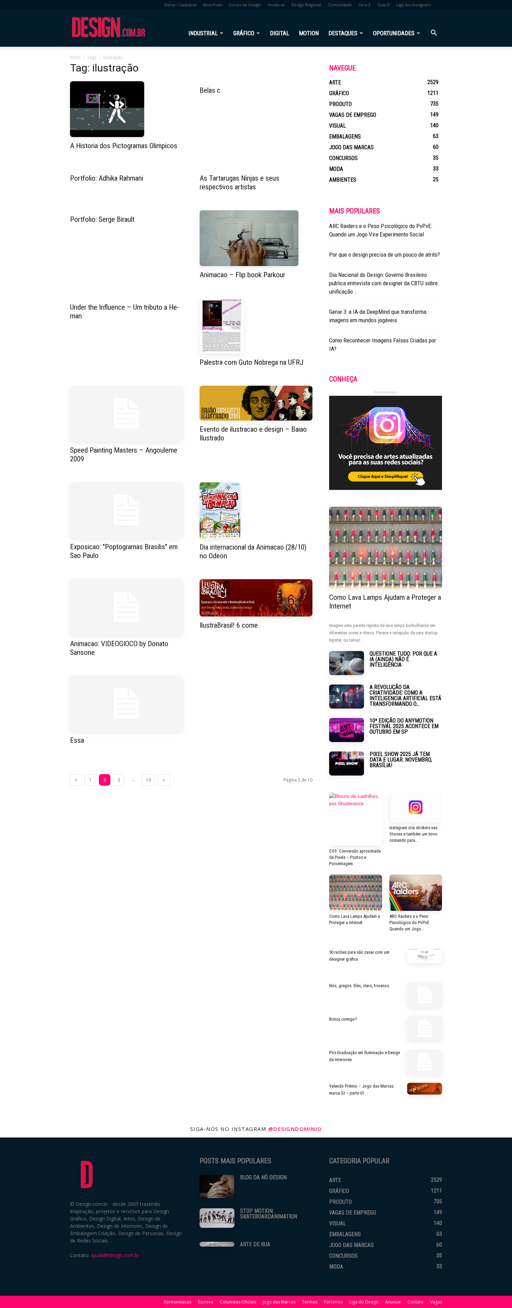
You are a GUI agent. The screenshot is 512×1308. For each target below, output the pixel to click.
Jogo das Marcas (279, 1302)
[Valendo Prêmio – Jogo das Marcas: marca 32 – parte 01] (424, 1089)
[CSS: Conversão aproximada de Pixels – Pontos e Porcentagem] (355, 819)
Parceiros (333, 1302)
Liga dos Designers (413, 4)
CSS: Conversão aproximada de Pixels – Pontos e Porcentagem (355, 857)
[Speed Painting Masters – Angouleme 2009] (126, 413)
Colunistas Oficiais (238, 1302)
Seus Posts (212, 4)
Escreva (205, 1302)
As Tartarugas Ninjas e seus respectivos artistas (239, 182)
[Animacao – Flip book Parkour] (256, 238)
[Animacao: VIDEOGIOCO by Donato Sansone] (126, 607)
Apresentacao (178, 1302)
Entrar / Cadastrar (180, 4)
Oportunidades (393, 33)
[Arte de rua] (217, 1244)
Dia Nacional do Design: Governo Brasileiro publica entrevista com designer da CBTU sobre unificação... (383, 283)
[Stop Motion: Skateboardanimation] (217, 1218)
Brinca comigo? (343, 1019)
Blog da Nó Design (263, 1177)
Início (75, 57)
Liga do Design (364, 1302)
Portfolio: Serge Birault (102, 219)
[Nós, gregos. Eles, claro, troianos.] (424, 994)
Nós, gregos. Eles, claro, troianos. (359, 985)
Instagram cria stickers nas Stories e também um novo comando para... (413, 834)
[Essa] (126, 704)
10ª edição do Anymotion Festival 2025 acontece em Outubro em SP (404, 726)
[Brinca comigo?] (424, 1028)
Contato (416, 1302)
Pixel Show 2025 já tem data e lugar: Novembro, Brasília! (401, 760)
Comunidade (340, 4)
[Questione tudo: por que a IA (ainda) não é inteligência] (346, 663)
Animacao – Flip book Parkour (242, 275)
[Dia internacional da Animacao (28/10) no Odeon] (256, 510)
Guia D (383, 4)
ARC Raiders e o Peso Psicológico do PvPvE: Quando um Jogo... (409, 922)
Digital (279, 33)
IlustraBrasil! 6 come (229, 625)
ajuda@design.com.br (115, 1255)
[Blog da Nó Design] (217, 1187)
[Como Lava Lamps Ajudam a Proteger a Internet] (385, 548)
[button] (433, 33)
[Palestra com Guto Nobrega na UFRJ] (256, 326)
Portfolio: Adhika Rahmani (106, 178)
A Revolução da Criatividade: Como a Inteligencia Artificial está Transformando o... (405, 695)
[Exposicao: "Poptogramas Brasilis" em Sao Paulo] (126, 510)
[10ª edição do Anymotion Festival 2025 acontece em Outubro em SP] (346, 730)
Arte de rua (255, 1244)
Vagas (436, 1302)
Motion (309, 33)
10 (148, 780)
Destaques (342, 33)
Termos (309, 1302)
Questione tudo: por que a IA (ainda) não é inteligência (403, 659)
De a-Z (364, 4)
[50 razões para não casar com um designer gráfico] (424, 956)
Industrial (203, 33)
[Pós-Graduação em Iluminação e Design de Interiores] (424, 1061)
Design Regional (306, 4)
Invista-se (276, 4)
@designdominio (295, 1128)
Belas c (210, 90)
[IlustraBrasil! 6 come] (256, 598)
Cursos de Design (245, 4)
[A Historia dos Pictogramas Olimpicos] (126, 109)
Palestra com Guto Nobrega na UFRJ (252, 362)
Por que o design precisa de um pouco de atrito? (384, 254)
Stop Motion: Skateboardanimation (268, 1214)
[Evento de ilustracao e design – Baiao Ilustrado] (256, 403)
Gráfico (243, 33)
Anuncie (393, 1302)
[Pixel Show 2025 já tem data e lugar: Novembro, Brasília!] (346, 763)
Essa (77, 740)
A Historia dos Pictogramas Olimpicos (123, 146)
